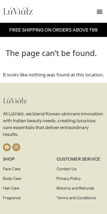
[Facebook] (7, 147)
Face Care (12, 168)
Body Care (12, 178)
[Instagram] (16, 147)
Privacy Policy (68, 178)
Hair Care (11, 188)
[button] (99, 11)
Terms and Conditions (76, 197)
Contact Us (66, 168)
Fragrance (12, 197)
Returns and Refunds (75, 188)
